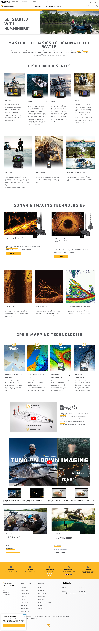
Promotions (23, 596)
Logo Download (41, 596)
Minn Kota (64, 593)
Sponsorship (41, 590)
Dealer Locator (84, 2)
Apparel (23, 599)
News (39, 587)
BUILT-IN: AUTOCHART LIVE (36, 376)
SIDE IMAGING (10, 306)
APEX (30, 101)
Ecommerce (41, 599)
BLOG (7, 545)
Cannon (74, 593)
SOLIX (53, 101)
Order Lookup (6, 590)
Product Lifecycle (25, 608)
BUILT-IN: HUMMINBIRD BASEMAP (14, 376)
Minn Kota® (63, 415)
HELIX (77, 101)
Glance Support (24, 602)
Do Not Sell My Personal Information (60, 616)
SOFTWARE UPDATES (59, 552)
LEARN (30, 6)
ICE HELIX (8, 172)
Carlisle (85, 593)
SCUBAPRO (81, 589)
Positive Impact (24, 605)
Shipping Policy (6, 594)
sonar (78, 51)
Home (2, 36)
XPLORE (8, 101)
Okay (14, 625)
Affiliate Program (25, 611)
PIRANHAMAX (41, 172)
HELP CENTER (57, 546)
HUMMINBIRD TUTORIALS (13, 552)
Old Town (81, 593)
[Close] (24, 616)
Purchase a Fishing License (44, 602)
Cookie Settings (48, 616)
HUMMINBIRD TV (10, 548)
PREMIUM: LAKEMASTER (56, 376)
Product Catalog (42, 593)
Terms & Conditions (39, 616)
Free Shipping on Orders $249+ (49, 10)
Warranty (40, 608)
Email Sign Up (24, 590)
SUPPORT (38, 6)
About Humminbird (25, 593)
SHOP (24, 6)
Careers (40, 605)
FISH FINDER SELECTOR (76, 172)
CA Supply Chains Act (29, 616)
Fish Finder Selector (52, 6)
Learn (6, 36)
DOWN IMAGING (42, 306)
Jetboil (63, 589)
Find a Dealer (6, 588)
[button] (14, 495)
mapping (85, 51)
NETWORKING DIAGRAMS (60, 549)
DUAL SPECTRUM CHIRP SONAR (78, 306)
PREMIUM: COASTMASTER (80, 376)
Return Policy (6, 592)
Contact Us (23, 587)
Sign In (90, 2)
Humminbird (69, 593)
